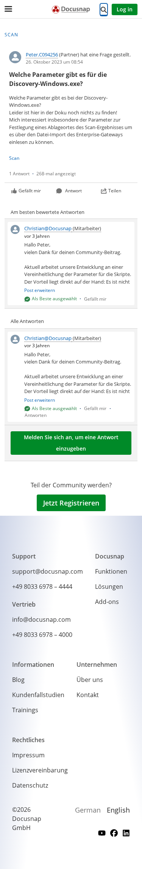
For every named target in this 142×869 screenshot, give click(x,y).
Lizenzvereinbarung (40, 770)
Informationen (33, 664)
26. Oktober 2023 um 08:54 (54, 62)
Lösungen (109, 586)
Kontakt (87, 695)
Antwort (73, 190)
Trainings (25, 710)
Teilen (114, 190)
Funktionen (111, 571)
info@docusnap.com (41, 619)
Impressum (28, 755)
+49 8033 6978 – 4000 (42, 634)
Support (24, 556)
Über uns (89, 680)
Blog (18, 680)
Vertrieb (24, 604)
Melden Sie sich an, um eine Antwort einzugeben (71, 443)
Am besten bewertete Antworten (47, 212)
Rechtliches (28, 740)
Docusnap (109, 556)
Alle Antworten (27, 321)
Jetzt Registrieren (71, 502)
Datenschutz (30, 785)
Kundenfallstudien (38, 695)
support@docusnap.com (47, 571)
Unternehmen (96, 664)
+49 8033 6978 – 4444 (42, 586)
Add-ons (107, 602)
